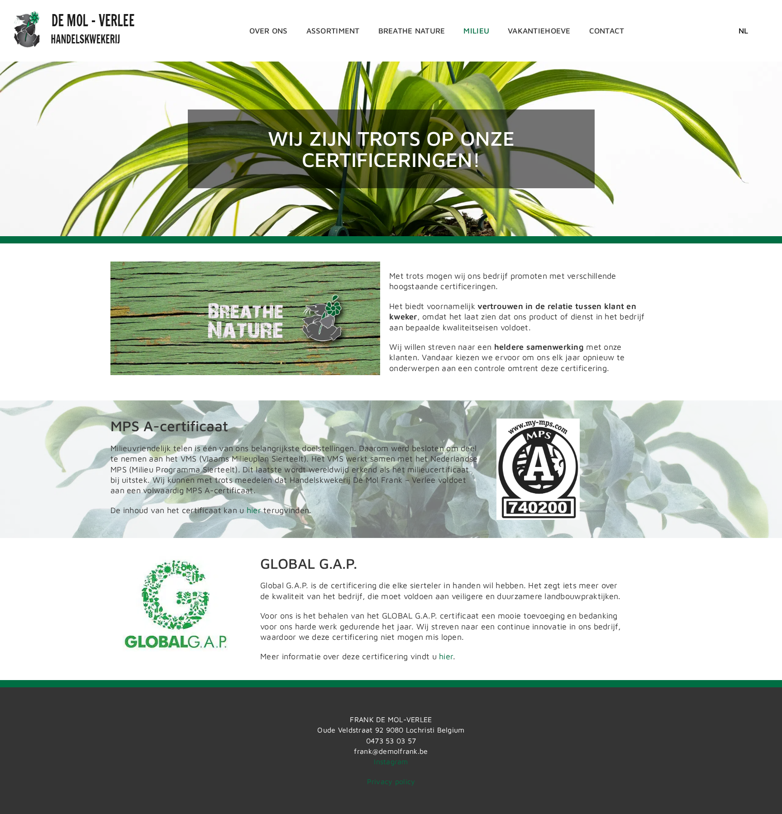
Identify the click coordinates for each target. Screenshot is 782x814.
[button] (743, 30)
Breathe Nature (411, 30)
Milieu (476, 30)
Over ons (268, 30)
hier (254, 510)
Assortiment (333, 30)
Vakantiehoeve (539, 30)
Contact (607, 30)
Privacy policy (391, 781)
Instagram (391, 761)
